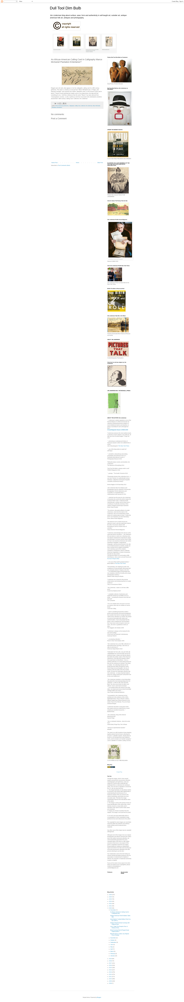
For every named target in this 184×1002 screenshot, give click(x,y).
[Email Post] (55, 103)
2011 (110, 976)
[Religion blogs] (111, 767)
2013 (110, 972)
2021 (110, 906)
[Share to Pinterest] (66, 103)
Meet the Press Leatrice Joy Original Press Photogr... (119, 934)
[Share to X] (62, 103)
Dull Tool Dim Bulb (65, 8)
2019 (110, 958)
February (112, 953)
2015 (110, 967)
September (113, 942)
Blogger (99, 997)
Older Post (100, 162)
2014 (110, 970)
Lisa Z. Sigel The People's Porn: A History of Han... (119, 927)
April (111, 949)
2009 (110, 981)
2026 (110, 894)
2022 (110, 903)
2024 (110, 899)
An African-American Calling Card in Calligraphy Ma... (119, 912)
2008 (110, 983)
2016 (110, 965)
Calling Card (77, 105)
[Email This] (58, 103)
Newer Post (54, 162)
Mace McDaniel (96, 105)
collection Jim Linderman (86, 105)
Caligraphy (71, 105)
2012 (110, 974)
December (113, 910)
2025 (110, 897)
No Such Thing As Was (113, 558)
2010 (110, 978)
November (113, 938)
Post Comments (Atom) (64, 165)
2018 (110, 961)
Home (77, 162)
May (111, 947)
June (111, 944)
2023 (110, 901)
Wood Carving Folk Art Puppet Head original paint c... (119, 930)
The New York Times (123, 446)
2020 (110, 908)
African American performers (62, 105)
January (112, 955)
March (112, 951)
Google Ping (119, 771)
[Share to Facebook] (64, 103)
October (112, 940)
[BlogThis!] (60, 103)
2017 (110, 963)
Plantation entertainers (57, 107)
